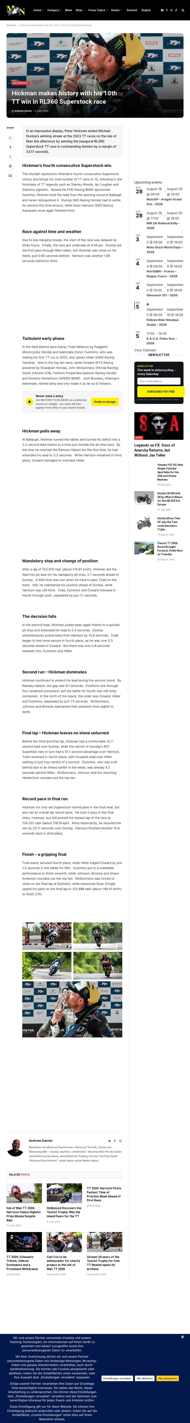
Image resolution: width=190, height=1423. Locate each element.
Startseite (11, 25)
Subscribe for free (161, 391)
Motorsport (20, 83)
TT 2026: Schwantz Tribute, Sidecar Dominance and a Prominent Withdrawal (22, 1263)
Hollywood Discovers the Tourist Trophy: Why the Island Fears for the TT (64, 1212)
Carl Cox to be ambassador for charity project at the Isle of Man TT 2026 (63, 1263)
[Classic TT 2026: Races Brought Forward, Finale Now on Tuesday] (144, 547)
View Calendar (145, 350)
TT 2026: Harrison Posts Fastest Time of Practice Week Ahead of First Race (104, 1194)
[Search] (182, 10)
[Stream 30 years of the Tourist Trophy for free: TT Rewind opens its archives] (104, 1242)
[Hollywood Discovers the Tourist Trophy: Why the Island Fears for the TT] (64, 1193)
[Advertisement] (72, 294)
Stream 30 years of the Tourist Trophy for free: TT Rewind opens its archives (103, 1263)
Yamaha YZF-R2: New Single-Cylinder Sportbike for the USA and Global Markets (170, 472)
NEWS (139, 437)
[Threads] (10, 166)
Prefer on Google (105, 401)
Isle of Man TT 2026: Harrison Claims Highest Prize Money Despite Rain (23, 1214)
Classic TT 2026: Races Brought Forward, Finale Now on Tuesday (169, 549)
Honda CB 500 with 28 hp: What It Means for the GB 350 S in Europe (170, 499)
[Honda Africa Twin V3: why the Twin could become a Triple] (144, 523)
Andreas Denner (23, 111)
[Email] (10, 175)
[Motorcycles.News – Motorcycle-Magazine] (15, 10)
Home (37, 10)
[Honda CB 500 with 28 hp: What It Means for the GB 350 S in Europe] (144, 498)
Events (115, 10)
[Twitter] (10, 156)
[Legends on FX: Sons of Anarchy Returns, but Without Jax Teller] (159, 426)
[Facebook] (10, 147)
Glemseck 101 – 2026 (162, 295)
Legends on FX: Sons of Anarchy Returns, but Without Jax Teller (154, 450)
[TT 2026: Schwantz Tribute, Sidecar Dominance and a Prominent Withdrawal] (24, 1242)
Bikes (68, 10)
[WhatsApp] (10, 137)
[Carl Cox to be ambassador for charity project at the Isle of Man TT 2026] (64, 1242)
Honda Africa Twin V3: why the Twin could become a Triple (168, 524)
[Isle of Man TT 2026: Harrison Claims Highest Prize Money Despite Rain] (24, 1193)
